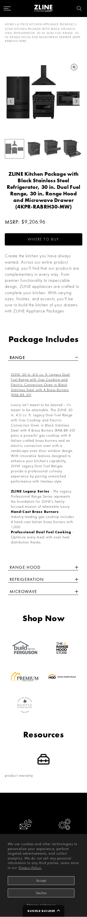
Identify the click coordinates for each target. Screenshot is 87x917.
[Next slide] (76, 101)
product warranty (19, 775)
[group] (34, 148)
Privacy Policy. (30, 867)
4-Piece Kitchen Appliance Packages (45, 24)
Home (9, 24)
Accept (41, 880)
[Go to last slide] (10, 101)
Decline (41, 893)
